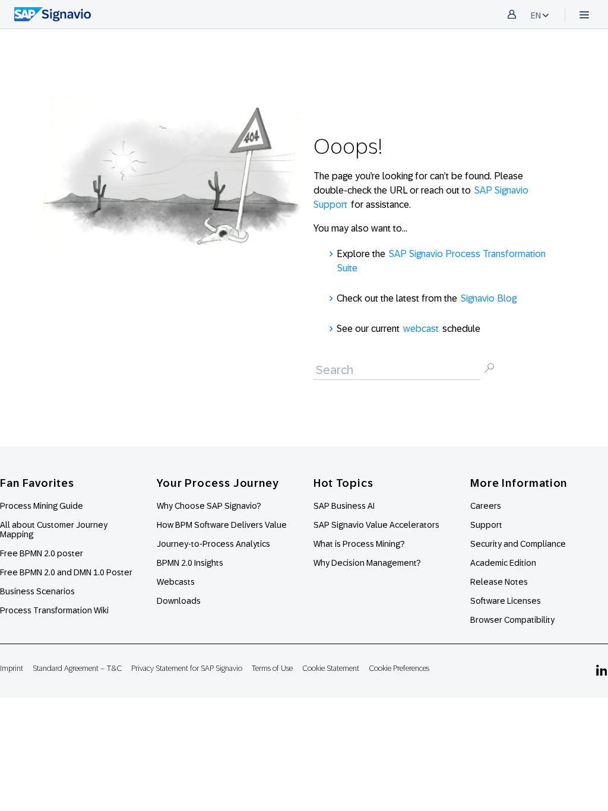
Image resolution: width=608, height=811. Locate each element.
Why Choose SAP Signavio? (209, 506)
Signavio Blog (489, 298)
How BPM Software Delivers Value (222, 525)
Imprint (11, 668)
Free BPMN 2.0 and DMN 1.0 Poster (66, 572)
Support (486, 525)
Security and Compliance (518, 544)
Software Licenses (505, 601)
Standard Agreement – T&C (77, 668)
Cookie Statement (330, 668)
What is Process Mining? (359, 544)
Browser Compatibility (512, 620)
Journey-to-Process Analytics (214, 544)
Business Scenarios (37, 591)
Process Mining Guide (41, 506)
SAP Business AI (344, 506)
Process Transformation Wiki (54, 610)
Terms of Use (272, 668)
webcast (421, 329)
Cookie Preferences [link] (399, 668)
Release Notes (499, 582)
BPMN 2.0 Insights (190, 563)
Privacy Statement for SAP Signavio (186, 668)
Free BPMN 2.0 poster (41, 553)
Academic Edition (503, 563)
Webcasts (176, 582)
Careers (485, 506)
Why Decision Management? (367, 563)
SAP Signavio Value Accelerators (376, 525)
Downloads (179, 601)
